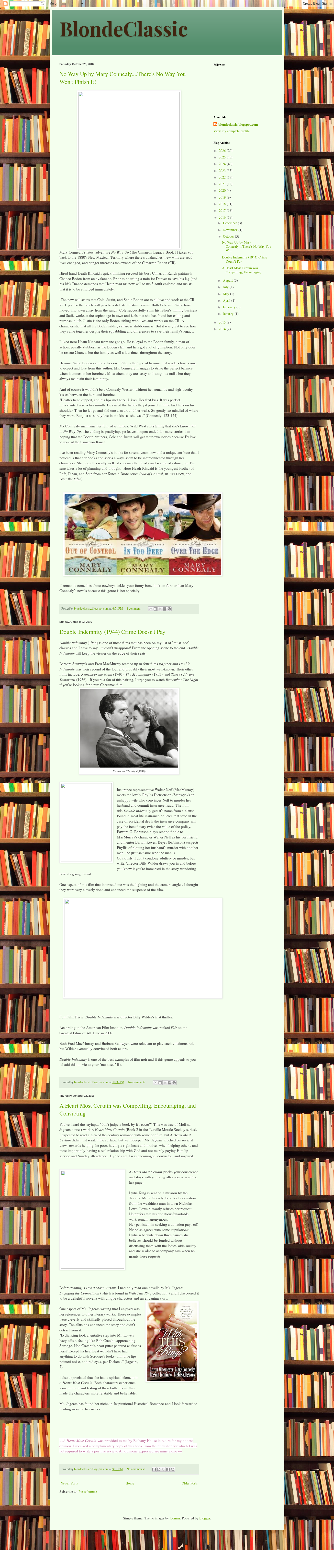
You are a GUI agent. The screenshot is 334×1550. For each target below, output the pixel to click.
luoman (175, 1518)
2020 (223, 190)
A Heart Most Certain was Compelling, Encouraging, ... (244, 270)
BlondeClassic (123, 28)
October (229, 236)
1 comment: (134, 608)
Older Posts (190, 1483)
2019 (223, 197)
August (228, 280)
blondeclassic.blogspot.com (238, 124)
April (227, 300)
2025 (223, 157)
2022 (223, 177)
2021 (223, 183)
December (230, 223)
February (229, 307)
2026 (223, 150)
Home (130, 1483)
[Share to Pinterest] (169, 608)
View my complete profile (231, 131)
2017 (223, 210)
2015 (223, 322)
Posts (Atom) (87, 1491)
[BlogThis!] (155, 608)
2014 (223, 328)
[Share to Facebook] (164, 608)
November (230, 229)
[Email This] (150, 608)
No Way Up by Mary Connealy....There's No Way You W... (246, 246)
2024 (223, 163)
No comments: (137, 1082)
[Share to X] (159, 608)
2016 (223, 217)
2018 (223, 203)
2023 (223, 170)
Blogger (204, 1518)
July (226, 287)
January (228, 313)
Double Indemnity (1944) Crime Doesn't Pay (112, 632)
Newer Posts (69, 1483)
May (226, 293)
